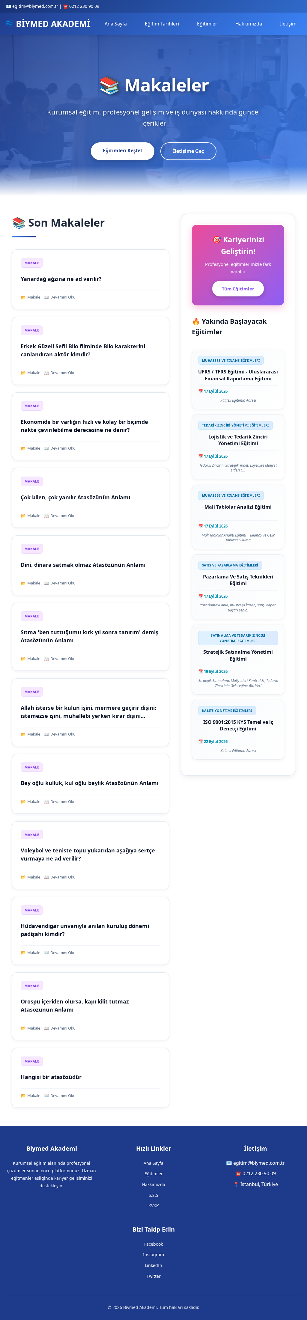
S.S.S (153, 1195)
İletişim (288, 23)
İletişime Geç (188, 151)
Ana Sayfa (116, 23)
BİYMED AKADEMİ (52, 23)
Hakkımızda (248, 23)
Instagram (153, 1254)
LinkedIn (153, 1265)
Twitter (154, 1276)
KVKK (153, 1206)
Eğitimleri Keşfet (122, 150)
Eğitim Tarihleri (162, 23)
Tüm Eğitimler (238, 289)
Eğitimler (207, 23)
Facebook (153, 1244)
